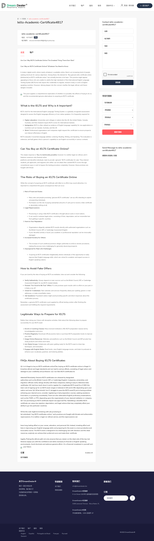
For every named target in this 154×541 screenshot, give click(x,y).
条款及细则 (58, 490)
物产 (82, 6)
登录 (126, 5)
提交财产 (145, 6)
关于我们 (72, 6)
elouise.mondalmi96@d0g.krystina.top (42, 41)
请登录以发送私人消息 (109, 156)
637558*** (31, 38)
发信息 (117, 82)
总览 (22, 52)
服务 (91, 6)
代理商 (24, 19)
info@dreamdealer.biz (79, 486)
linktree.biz (24, 77)
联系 (99, 6)
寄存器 (131, 5)
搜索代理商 (118, 132)
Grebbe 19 (89, 453)
